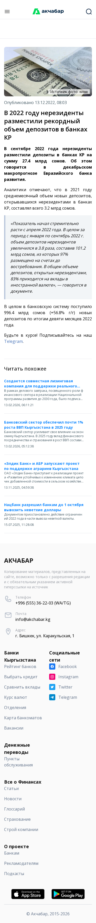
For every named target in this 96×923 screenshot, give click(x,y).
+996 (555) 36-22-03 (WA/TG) (43, 603)
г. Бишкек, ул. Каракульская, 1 (44, 636)
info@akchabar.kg (32, 619)
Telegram (13, 341)
